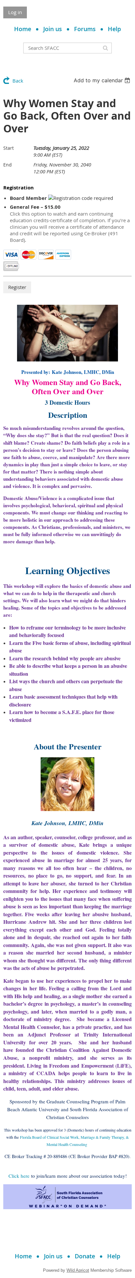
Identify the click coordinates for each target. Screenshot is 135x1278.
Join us (52, 29)
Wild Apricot (78, 1270)
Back (17, 80)
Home (22, 29)
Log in (15, 12)
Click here (19, 1175)
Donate (85, 1256)
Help (114, 29)
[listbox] (103, 80)
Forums (85, 29)
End (7, 165)
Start (8, 148)
